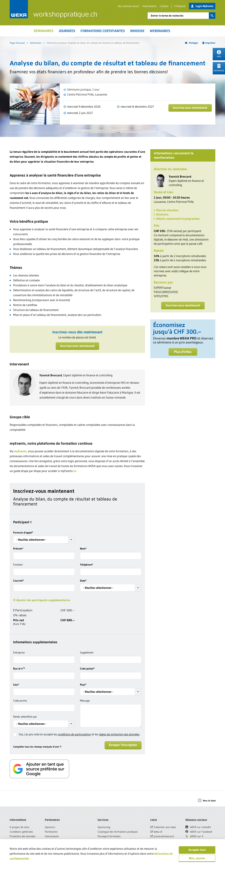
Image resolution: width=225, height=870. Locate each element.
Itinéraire (162, 214)
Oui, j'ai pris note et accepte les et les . (79, 734)
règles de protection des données (119, 734)
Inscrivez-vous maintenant (190, 107)
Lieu (16, 684)
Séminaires (43, 31)
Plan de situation (167, 210)
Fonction (18, 564)
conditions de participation (74, 734)
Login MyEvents (204, 6)
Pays (83, 684)
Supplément (86, 652)
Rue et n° (19, 668)
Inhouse (137, 31)
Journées (67, 31)
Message (85, 700)
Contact (164, 6)
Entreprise (19, 652)
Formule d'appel (23, 532)
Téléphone (86, 564)
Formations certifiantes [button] (103, 31)
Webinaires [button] (160, 31)
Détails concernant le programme (178, 218)
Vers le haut (209, 800)
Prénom (18, 548)
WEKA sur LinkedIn (200, 827)
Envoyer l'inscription (123, 745)
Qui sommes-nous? (128, 6)
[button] (44, 539)
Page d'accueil (17, 42)
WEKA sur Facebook (200, 831)
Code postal (87, 668)
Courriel (18, 580)
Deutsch (180, 6)
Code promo (20, 700)
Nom (83, 548)
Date (83, 580)
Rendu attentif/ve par (25, 716)
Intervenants (150, 6)
